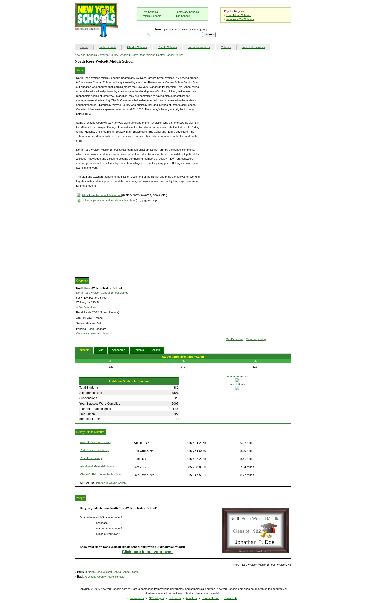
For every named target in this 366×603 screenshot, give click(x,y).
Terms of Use (210, 598)
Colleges (226, 47)
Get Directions (87, 307)
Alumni (156, 349)
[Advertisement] (112, 242)
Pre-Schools (150, 11)
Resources (137, 598)
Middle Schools (152, 15)
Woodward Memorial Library (97, 466)
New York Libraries (253, 47)
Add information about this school (102, 195)
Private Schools (167, 47)
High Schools (183, 15)
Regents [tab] (139, 349)
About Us (191, 598)
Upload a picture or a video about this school (109, 200)
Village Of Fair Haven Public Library (101, 474)
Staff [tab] (100, 349)
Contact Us (230, 598)
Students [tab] (84, 349)
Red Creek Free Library (94, 450)
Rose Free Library (91, 458)
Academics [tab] (118, 349)
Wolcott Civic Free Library (95, 442)
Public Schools (107, 47)
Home (86, 47)
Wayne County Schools (114, 54)
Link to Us (175, 598)
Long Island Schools (238, 15)
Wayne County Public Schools (106, 576)
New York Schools (86, 54)
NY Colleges (156, 598)
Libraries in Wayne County (110, 483)
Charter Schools (137, 47)
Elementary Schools (187, 11)
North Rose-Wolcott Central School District (157, 54)
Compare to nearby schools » (94, 333)
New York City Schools (240, 19)
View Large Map (256, 339)
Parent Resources (199, 47)
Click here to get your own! (147, 552)
